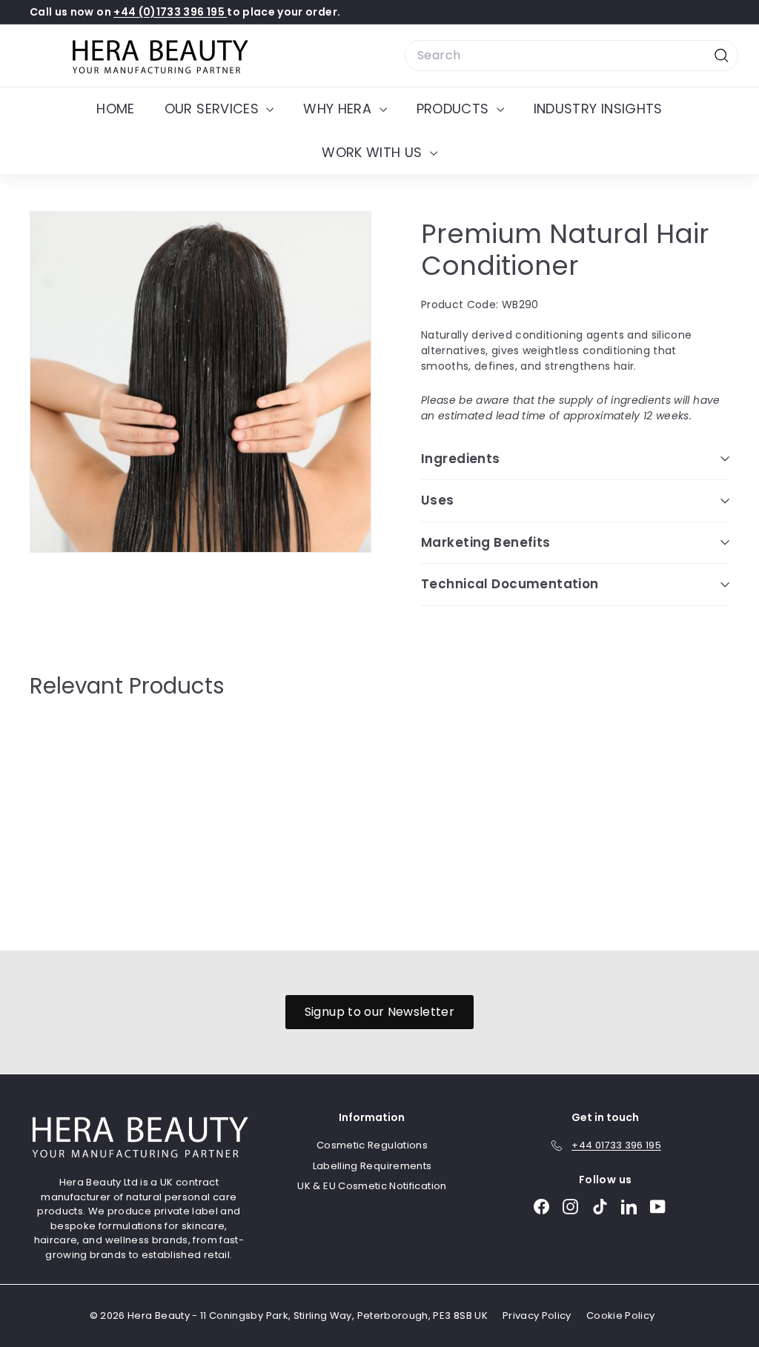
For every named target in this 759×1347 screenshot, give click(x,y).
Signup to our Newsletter (379, 1011)
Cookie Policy (620, 1315)
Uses (437, 500)
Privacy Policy (537, 1315)
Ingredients (460, 459)
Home (115, 108)
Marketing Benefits (486, 542)
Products (455, 108)
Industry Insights (598, 108)
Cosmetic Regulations (372, 1145)
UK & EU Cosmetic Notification (371, 1186)
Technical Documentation (510, 584)
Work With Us (374, 152)
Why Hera (339, 108)
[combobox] (571, 55)
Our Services (214, 108)
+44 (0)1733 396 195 (170, 11)
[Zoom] (200, 382)
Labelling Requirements (372, 1166)
